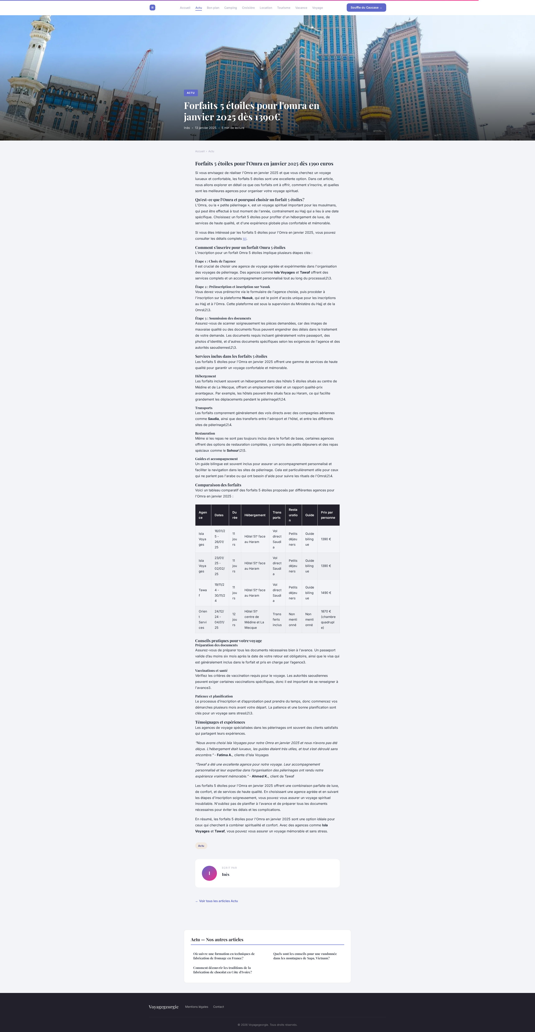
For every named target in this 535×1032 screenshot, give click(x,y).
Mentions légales (196, 1006)
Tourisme (283, 7)
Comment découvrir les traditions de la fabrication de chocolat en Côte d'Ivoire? (222, 970)
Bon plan (213, 7)
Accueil (185, 7)
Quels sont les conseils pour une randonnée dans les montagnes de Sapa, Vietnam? (305, 956)
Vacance (301, 7)
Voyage (317, 7)
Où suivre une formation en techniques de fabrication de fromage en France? (224, 956)
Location (266, 7)
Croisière (248, 7)
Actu (198, 7)
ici (244, 238)
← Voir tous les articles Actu (216, 901)
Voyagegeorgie (163, 1006)
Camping (230, 7)
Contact (218, 1006)
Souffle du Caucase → (366, 7)
